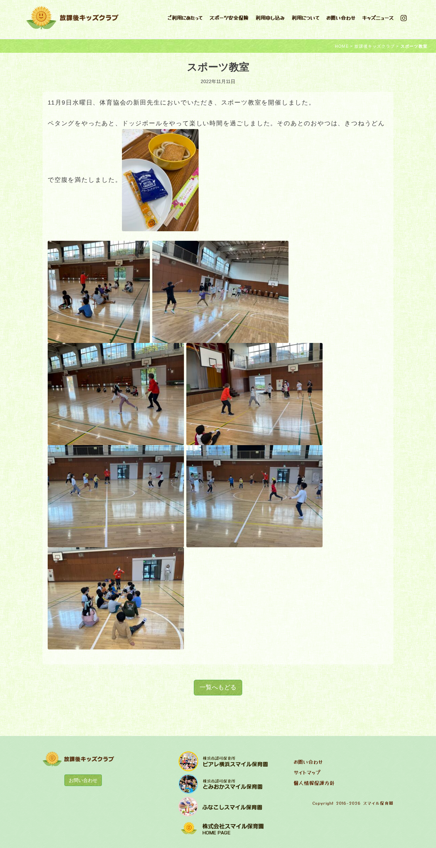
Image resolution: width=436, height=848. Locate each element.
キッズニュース (378, 17)
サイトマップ (307, 772)
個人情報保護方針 (314, 782)
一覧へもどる (218, 687)
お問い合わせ (340, 17)
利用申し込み (270, 17)
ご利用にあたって (185, 17)
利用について (306, 17)
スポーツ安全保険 (229, 17)
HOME (342, 46)
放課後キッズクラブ (374, 46)
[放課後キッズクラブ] (72, 17)
